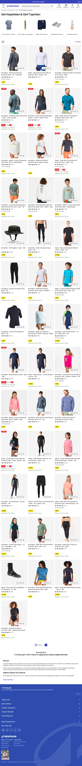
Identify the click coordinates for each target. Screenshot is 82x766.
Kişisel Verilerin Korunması (19, 741)
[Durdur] (78, 2)
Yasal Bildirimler (4, 743)
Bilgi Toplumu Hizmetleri (19, 745)
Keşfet (41, 1)
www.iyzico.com (17, 739)
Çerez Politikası (17, 743)
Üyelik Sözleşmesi (5, 741)
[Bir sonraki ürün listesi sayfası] (46, 645)
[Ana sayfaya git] (12, 6)
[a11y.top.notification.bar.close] (81, 2)
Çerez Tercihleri (4, 747)
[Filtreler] (3, 41)
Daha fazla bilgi (8, 679)
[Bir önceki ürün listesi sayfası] (36, 645)
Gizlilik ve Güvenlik (5, 745)
